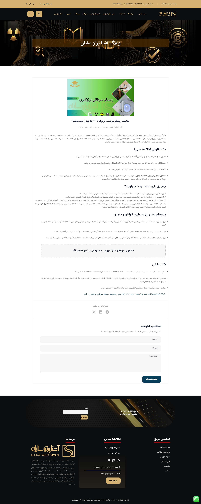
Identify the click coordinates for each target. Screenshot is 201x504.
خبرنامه (85, 14)
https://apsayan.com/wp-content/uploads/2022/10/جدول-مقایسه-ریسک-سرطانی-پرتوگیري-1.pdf (125, 294)
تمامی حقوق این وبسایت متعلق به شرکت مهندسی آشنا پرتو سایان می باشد (100, 500)
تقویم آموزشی (95, 14)
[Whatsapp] (33, 3)
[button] (107, 312)
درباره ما (131, 14)
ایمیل (86, 408)
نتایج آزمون (58, 14)
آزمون (68, 14)
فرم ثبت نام (165, 461)
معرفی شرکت (165, 447)
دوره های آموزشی (108, 14)
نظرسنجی (166, 466)
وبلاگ (77, 14)
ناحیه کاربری (47, 3)
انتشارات (122, 14)
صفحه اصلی (142, 14)
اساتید (167, 470)
